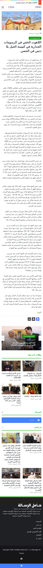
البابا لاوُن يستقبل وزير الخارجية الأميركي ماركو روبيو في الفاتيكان (23, 344)
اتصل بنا (38, 538)
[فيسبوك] (37, 319)
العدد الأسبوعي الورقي (34, 531)
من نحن (38, 525)
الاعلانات (38, 535)
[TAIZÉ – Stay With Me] (31, 389)
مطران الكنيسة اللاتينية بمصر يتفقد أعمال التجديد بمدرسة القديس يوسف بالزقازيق (32, 448)
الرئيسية (37, 33)
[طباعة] (29, 319)
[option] (21, 338)
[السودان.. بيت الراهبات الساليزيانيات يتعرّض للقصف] (31, 366)
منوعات (31, 33)
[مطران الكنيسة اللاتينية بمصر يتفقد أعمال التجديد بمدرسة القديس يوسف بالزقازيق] (32, 438)
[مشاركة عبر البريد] (33, 319)
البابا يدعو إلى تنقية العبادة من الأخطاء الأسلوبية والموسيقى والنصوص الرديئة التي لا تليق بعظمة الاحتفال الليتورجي (32, 485)
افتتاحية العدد (37, 528)
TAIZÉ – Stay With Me (32, 396)
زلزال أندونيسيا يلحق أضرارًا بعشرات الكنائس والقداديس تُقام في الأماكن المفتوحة (11, 483)
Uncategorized (35, 38)
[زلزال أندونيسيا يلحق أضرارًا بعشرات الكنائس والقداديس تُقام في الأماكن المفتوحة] (11, 473)
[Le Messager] (24, 7)
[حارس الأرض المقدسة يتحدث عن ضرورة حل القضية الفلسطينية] (11, 366)
